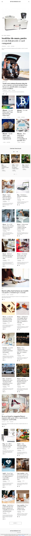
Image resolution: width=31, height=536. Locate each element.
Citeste (19, 535)
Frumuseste (8, 35)
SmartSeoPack (19, 532)
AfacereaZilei (15, 1)
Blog (2, 35)
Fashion (5, 35)
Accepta (23, 535)
